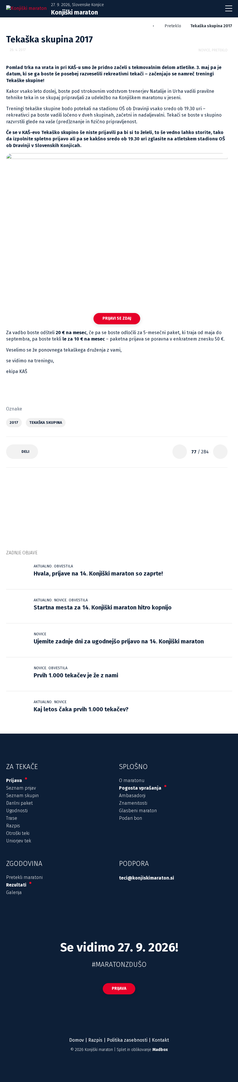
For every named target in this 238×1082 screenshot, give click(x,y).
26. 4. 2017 (18, 50)
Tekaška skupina (45, 422)
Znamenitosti (133, 803)
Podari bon (130, 818)
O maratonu (132, 780)
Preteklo (173, 25)
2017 (14, 422)
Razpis (13, 825)
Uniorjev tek (18, 841)
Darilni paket (19, 803)
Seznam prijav (21, 788)
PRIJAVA (119, 988)
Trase (11, 818)
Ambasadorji (132, 795)
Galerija (14, 892)
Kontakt (160, 1040)
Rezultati (17, 885)
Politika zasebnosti (127, 1040)
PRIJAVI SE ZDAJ (116, 318)
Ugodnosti (17, 810)
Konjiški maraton (99, 1049)
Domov (76, 1040)
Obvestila (63, 566)
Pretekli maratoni (24, 877)
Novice (204, 50)
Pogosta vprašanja (141, 788)
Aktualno (43, 566)
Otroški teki (17, 833)
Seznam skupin (22, 795)
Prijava (14, 780)
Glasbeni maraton (138, 810)
